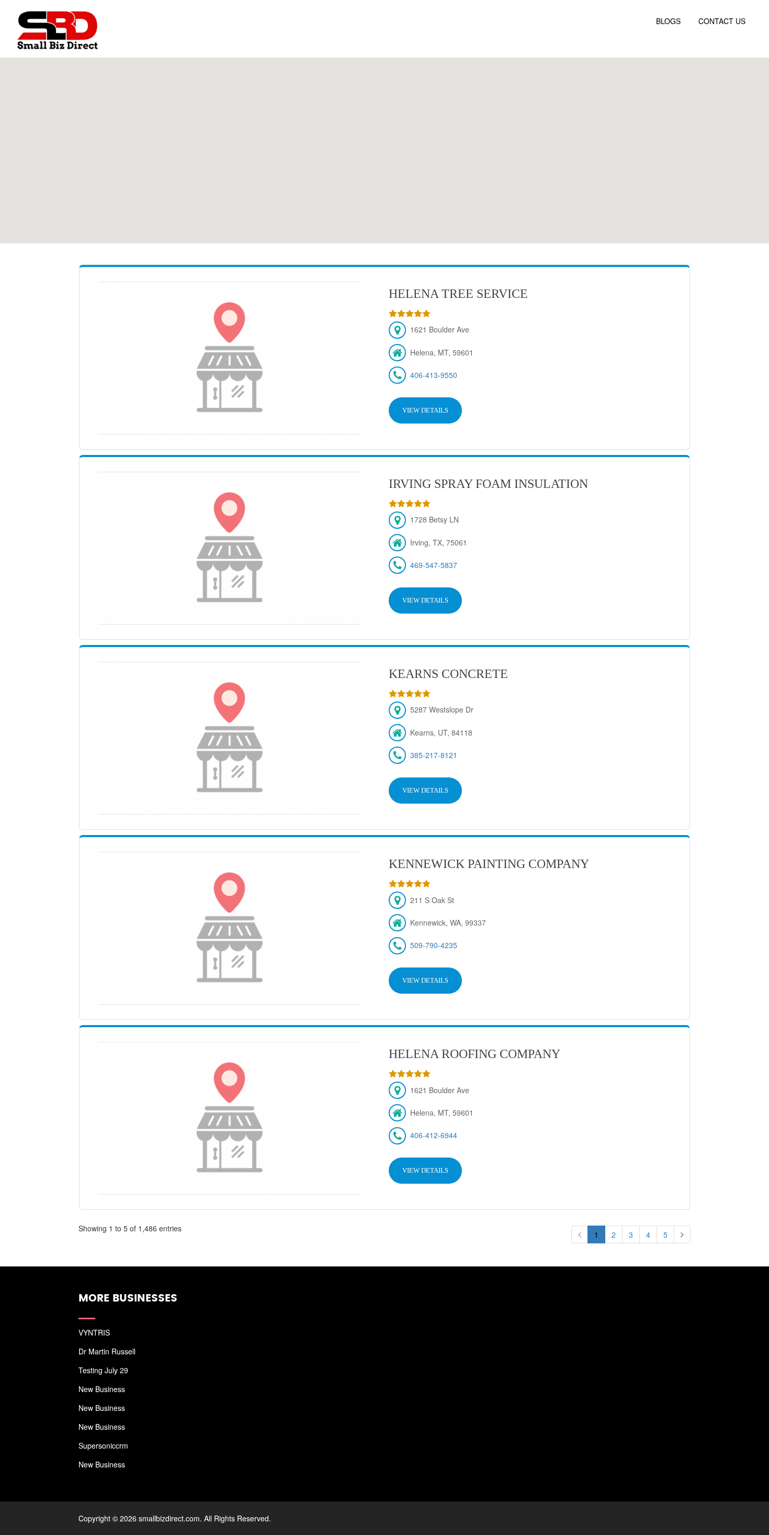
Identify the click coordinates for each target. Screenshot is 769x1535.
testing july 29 (103, 1370)
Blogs (668, 21)
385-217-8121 (433, 755)
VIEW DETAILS (425, 410)
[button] (384, 144)
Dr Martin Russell (106, 1351)
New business (101, 1389)
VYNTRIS (94, 1332)
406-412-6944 (433, 1135)
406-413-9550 (433, 375)
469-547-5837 (433, 565)
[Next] (682, 1234)
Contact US (721, 21)
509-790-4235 (433, 945)
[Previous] (579, 1234)
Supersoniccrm (103, 1445)
